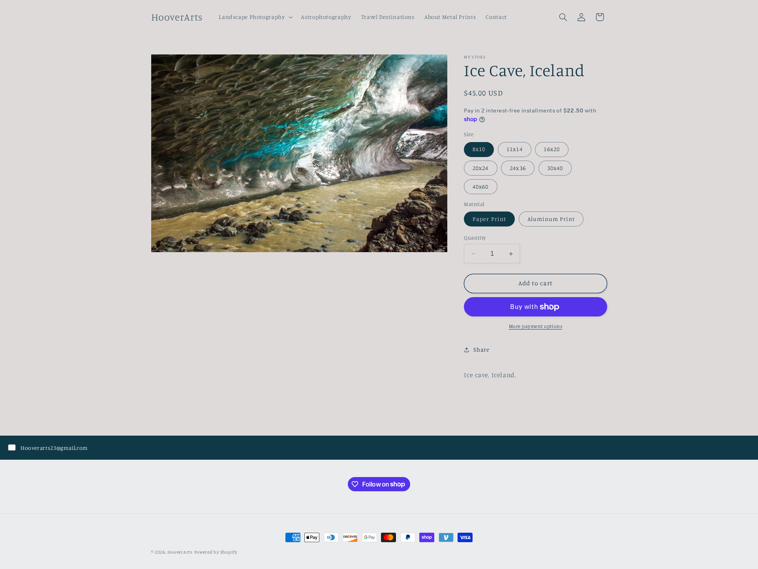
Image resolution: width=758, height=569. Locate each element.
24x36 (517, 168)
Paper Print (489, 218)
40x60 (480, 186)
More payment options (536, 326)
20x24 (480, 168)
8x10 (479, 149)
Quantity (475, 237)
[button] (255, 17)
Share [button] (481, 349)
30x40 (555, 168)
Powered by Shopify (215, 552)
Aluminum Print (551, 218)
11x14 (514, 149)
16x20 (551, 149)
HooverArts (179, 552)
